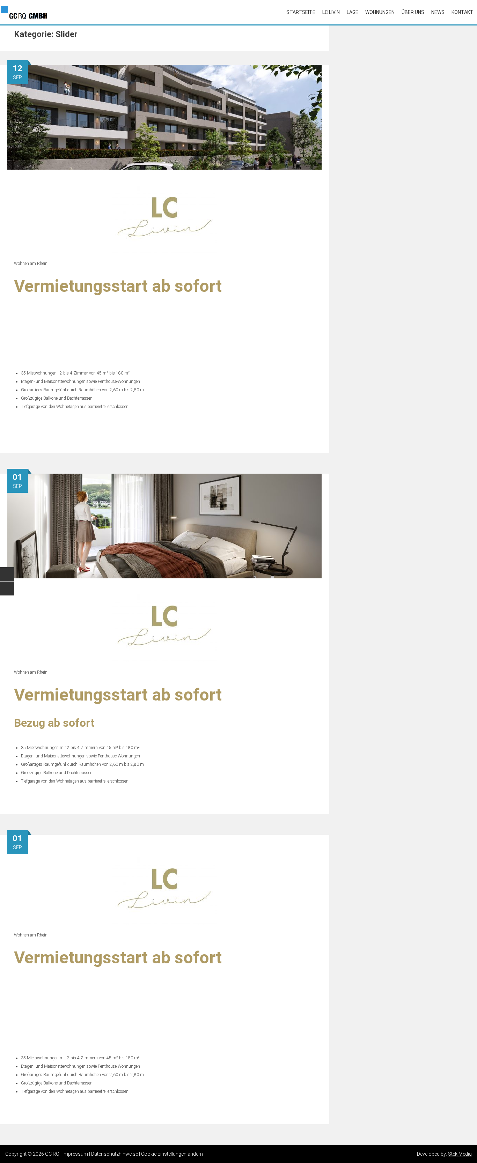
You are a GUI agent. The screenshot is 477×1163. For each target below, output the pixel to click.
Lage (352, 12)
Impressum (75, 1154)
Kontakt (463, 12)
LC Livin (331, 12)
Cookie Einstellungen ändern (172, 1154)
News (438, 12)
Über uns (413, 12)
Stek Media (460, 1154)
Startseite (300, 12)
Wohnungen (380, 12)
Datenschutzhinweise (114, 1154)
